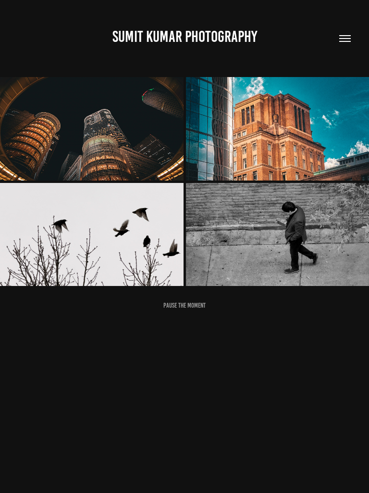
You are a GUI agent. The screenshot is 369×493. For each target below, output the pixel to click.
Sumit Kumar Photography (184, 36)
